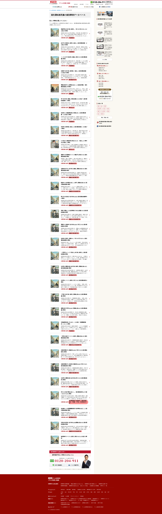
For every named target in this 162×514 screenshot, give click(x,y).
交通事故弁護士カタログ (75, 502)
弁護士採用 (99, 489)
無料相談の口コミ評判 (109, 4)
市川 (77, 492)
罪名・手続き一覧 (104, 117)
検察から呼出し (102, 78)
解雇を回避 (101, 86)
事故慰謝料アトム (96, 498)
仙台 (65, 492)
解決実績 (92, 4)
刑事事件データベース (105, 498)
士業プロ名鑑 (100, 502)
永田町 (62, 492)
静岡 (95, 492)
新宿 (84, 492)
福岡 (61, 493)
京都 (102, 492)
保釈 (105, 106)
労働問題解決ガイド (94, 500)
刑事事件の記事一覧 (103, 483)
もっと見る (105, 59)
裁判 (99, 111)
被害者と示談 (101, 69)
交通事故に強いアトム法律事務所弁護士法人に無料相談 (81, 498)
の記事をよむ (58, 6)
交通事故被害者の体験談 (65, 504)
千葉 (74, 492)
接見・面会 (100, 106)
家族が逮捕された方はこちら (77, 483)
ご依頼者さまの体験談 (94, 485)
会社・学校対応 (101, 113)
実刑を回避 (101, 84)
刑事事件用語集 (64, 485)
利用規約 (82, 496)
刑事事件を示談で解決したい (91, 483)
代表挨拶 (62, 496)
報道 (108, 111)
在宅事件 (99, 108)
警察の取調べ (101, 76)
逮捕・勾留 (101, 75)
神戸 (108, 492)
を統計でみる (74, 6)
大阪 (105, 492)
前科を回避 (101, 83)
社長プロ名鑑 (93, 502)
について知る (90, 6)
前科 (108, 108)
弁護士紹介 (76, 4)
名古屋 (98, 492)
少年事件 (103, 111)
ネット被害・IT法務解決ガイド (83, 500)
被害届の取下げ (102, 67)
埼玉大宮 (69, 492)
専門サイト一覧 (103, 485)
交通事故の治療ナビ (85, 502)
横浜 (91, 492)
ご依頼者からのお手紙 (99, 4)
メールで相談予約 (74, 465)
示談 (104, 108)
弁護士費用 (82, 4)
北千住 (88, 492)
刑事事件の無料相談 (65, 483)
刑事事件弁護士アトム (65, 498)
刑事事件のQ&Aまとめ (74, 485)
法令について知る (84, 485)
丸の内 (80, 492)
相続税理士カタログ (72, 500)
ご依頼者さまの (105, 6)
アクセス (87, 4)
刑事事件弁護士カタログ (65, 502)
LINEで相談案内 (58, 465)
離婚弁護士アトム (64, 500)
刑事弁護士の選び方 (103, 70)
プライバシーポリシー (74, 496)
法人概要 (67, 496)
